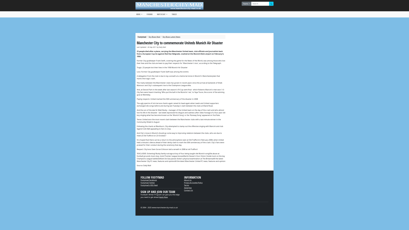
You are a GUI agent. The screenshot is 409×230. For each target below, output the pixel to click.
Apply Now (163, 197)
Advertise (188, 188)
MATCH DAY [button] (161, 14)
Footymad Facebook (149, 180)
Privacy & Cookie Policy (193, 183)
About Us (188, 180)
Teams (246, 4)
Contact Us (188, 190)
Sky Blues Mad (154, 37)
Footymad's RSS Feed (149, 185)
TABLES (174, 14)
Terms (186, 185)
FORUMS (150, 14)
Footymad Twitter (148, 183)
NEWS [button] (138, 14)
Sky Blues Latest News (171, 37)
